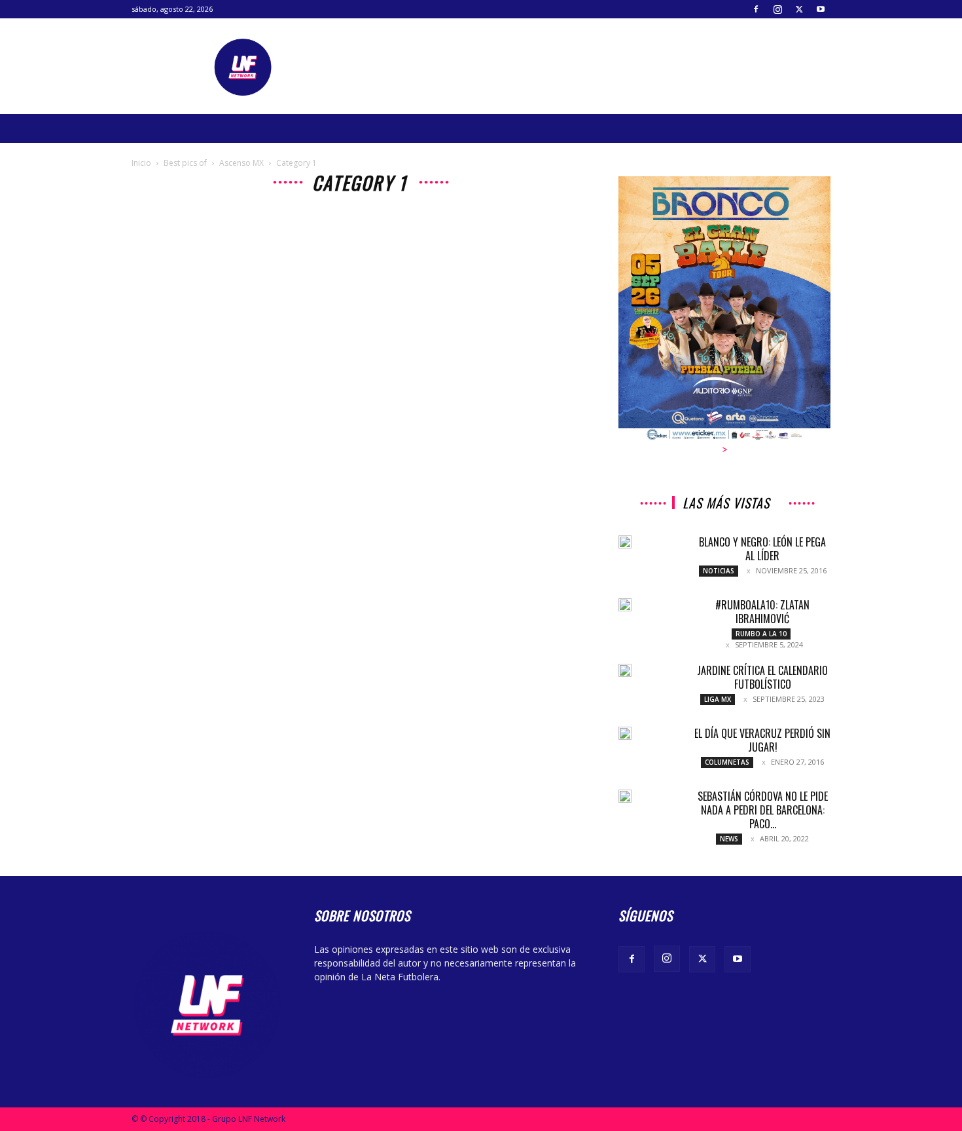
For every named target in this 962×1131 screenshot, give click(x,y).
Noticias (718, 570)
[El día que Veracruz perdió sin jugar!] (625, 733)
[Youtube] (820, 9)
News (729, 838)
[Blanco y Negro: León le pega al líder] (625, 541)
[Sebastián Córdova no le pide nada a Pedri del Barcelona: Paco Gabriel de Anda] (625, 796)
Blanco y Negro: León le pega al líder (762, 549)
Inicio (141, 162)
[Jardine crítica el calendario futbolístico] (625, 670)
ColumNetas (727, 762)
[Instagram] (777, 9)
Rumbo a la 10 (761, 633)
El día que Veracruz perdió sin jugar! (762, 740)
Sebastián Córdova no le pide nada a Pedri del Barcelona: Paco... (763, 810)
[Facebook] (756, 9)
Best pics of (185, 162)
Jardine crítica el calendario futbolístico (762, 677)
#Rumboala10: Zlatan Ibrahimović (762, 611)
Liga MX (717, 699)
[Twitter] (799, 9)
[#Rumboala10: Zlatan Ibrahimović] (625, 604)
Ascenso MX (241, 162)
